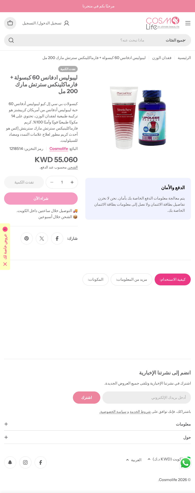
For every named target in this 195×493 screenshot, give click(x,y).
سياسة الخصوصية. (112, 411)
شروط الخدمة (140, 411)
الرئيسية (184, 57)
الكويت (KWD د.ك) (168, 459)
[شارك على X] (42, 238)
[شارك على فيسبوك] (57, 238)
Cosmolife (59, 148)
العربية (136, 459)
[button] (5, 246)
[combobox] (97, 40)
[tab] (172, 279)
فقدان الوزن (161, 57)
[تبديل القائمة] (188, 23)
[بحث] (11, 40)
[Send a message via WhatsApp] (185, 463)
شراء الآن (41, 198)
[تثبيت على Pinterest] (27, 238)
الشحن (73, 167)
